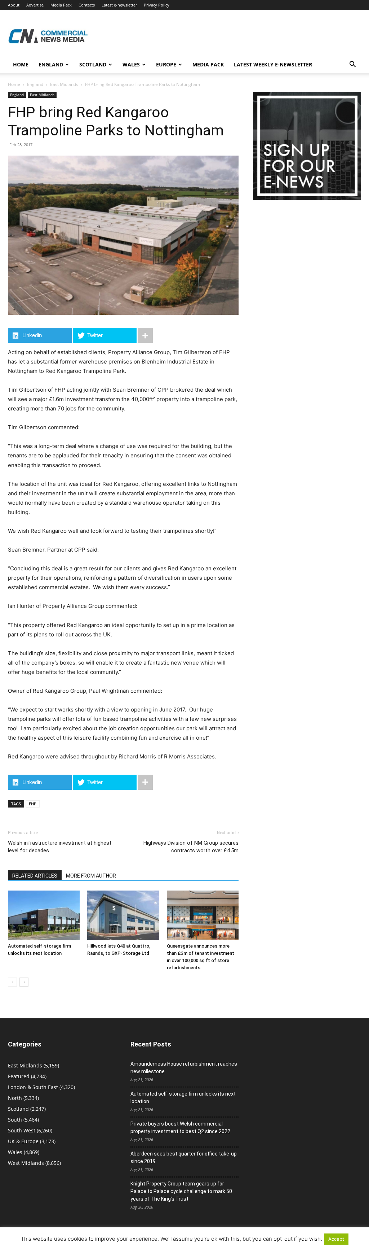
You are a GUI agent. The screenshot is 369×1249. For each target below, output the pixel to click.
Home (20, 64)
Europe (166, 64)
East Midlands (64, 84)
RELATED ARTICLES (34, 876)
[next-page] (23, 982)
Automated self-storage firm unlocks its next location (183, 1097)
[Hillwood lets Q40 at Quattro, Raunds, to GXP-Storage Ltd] (123, 915)
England (35, 84)
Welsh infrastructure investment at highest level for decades (59, 847)
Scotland (92, 64)
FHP (32, 803)
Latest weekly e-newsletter (273, 64)
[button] (352, 65)
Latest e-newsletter (119, 5)
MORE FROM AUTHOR (91, 876)
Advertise (35, 5)
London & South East (33, 1087)
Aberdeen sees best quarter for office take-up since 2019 (183, 1157)
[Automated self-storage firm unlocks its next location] (44, 915)
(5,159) (33, 1065)
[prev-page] (12, 982)
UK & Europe (23, 1141)
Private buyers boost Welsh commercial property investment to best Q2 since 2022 (180, 1127)
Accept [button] (336, 1239)
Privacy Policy (156, 5)
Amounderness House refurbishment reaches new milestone (183, 1067)
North (15, 1097)
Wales (131, 64)
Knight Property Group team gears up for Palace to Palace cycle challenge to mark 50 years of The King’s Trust (181, 1191)
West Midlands (26, 1162)
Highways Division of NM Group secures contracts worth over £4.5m (191, 847)
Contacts (87, 5)
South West (21, 1130)
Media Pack (61, 5)
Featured (19, 1076)
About (13, 5)
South (15, 1119)
